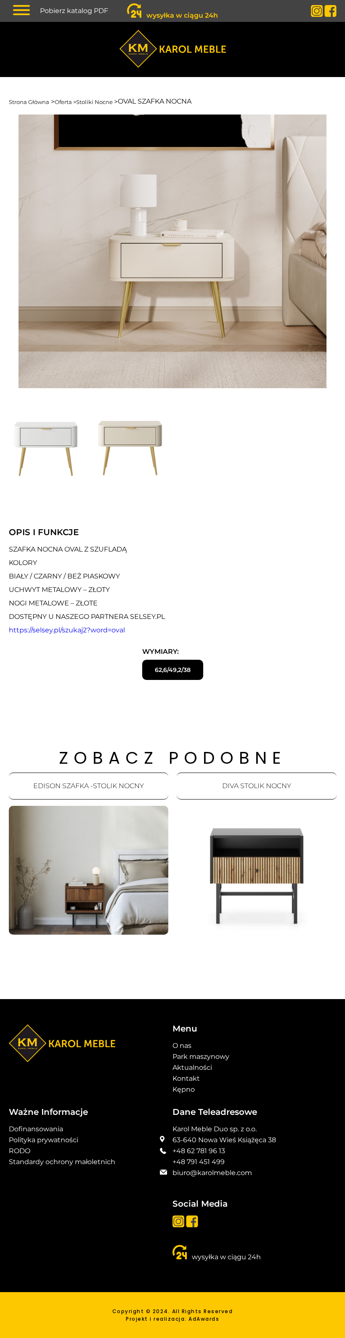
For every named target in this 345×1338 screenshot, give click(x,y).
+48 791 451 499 (198, 1162)
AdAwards (203, 1318)
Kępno (183, 1089)
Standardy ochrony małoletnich (62, 1162)
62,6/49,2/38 (173, 670)
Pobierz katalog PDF (74, 11)
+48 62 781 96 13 (198, 1151)
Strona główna (29, 102)
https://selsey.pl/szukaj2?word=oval (67, 630)
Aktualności (192, 1067)
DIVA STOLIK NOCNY (256, 786)
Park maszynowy (200, 1057)
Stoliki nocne (95, 102)
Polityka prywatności (43, 1140)
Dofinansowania (36, 1129)
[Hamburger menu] (21, 9)
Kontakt (186, 1078)
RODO (19, 1151)
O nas (181, 1046)
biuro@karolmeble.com (212, 1173)
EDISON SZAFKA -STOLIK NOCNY (88, 786)
